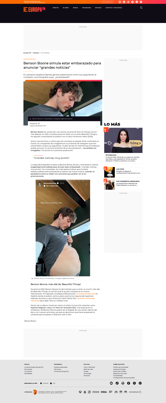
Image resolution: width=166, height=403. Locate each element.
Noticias (36, 53)
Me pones (57, 369)
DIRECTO (56, 7)
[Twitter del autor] (39, 123)
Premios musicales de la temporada (34, 2)
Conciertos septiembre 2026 (32, 1)
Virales (86, 371)
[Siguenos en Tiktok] (124, 2)
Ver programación (107, 2)
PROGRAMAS (86, 7)
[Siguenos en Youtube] (120, 2)
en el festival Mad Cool (85, 294)
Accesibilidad (117, 375)
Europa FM (27, 53)
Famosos (87, 375)
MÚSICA (75, 7)
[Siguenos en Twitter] (137, 2)
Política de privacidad (120, 367)
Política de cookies (119, 371)
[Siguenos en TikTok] (117, 384)
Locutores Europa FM (61, 371)
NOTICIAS (98, 7)
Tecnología (87, 373)
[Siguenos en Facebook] (132, 2)
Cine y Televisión (89, 367)
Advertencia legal (119, 369)
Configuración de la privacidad (124, 378)
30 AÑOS (66, 7)
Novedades (28, 373)
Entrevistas (28, 369)
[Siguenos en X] (134, 384)
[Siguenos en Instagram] (128, 2)
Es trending (45, 53)
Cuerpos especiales (60, 367)
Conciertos (28, 371)
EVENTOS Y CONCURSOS (114, 7)
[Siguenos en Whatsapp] (141, 2)
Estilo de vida (88, 369)
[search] (141, 8)
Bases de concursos (120, 373)
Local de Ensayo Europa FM (33, 367)
